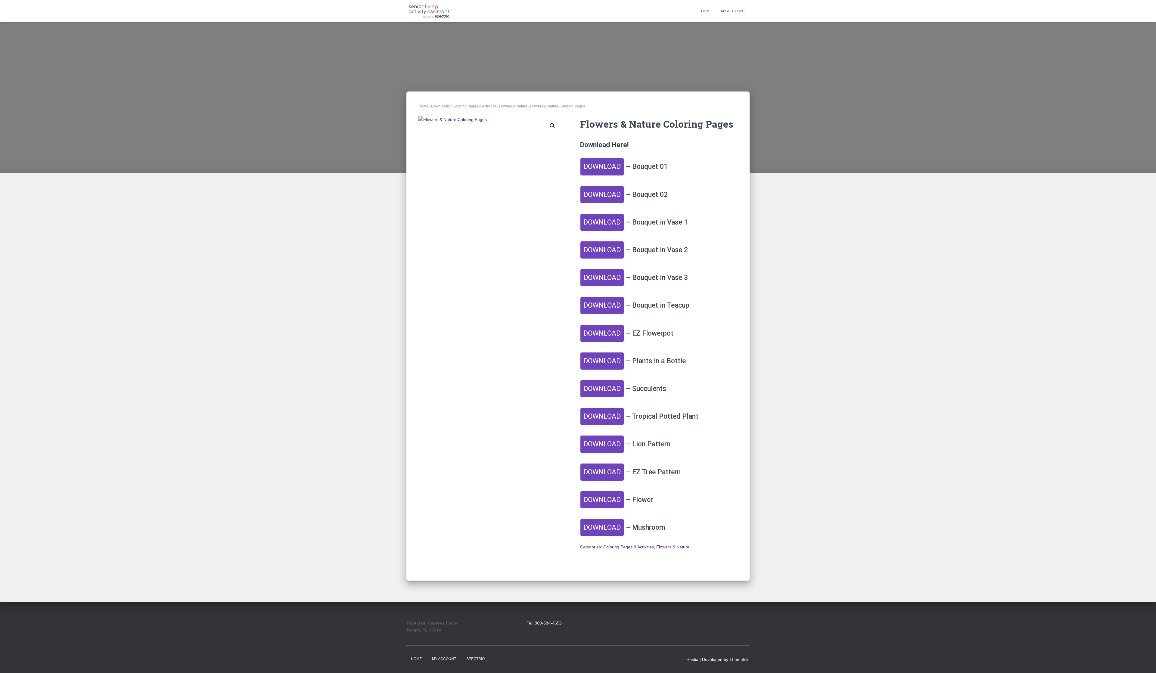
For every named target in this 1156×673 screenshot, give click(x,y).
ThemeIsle (739, 659)
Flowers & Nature (513, 106)
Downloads (440, 106)
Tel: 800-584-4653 (544, 623)
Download (602, 167)
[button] (552, 125)
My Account (733, 11)
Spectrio (475, 659)
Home (706, 11)
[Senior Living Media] (429, 10)
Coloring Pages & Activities (474, 106)
